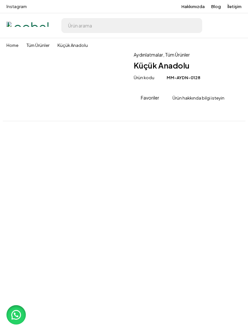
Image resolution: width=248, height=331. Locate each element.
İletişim (234, 6)
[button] (16, 315)
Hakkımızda (193, 6)
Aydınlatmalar (148, 54)
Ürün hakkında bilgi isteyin (198, 98)
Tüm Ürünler (37, 45)
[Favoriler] (235, 25)
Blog (216, 6)
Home (12, 45)
